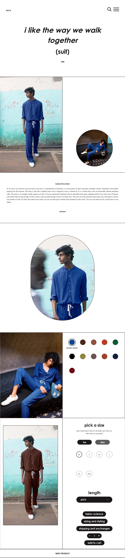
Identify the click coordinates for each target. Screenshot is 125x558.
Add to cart (94, 542)
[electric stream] (72, 342)
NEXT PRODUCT (62, 553)
